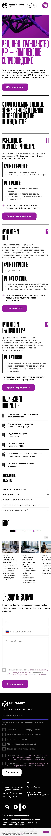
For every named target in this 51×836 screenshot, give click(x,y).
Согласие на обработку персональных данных (22, 819)
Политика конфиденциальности (16, 815)
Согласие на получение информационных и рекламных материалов (20, 823)
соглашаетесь (21, 833)
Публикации (20, 531)
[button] (15, 87)
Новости (29, 531)
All (12, 531)
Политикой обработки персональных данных (28, 674)
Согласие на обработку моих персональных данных (27, 671)
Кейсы (37, 531)
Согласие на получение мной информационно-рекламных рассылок (27, 765)
